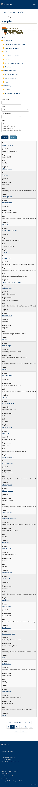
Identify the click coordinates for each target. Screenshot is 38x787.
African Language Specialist (14, 63)
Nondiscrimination (7, 776)
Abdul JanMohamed (8, 403)
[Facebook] (3, 748)
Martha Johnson (7, 491)
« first (10, 723)
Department (6, 113)
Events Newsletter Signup (10, 762)
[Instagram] (18, 748)
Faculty (5, 52)
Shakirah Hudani (7, 203)
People (4, 37)
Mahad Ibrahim (7, 288)
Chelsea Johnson (7, 463)
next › (17, 731)
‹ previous (18, 723)
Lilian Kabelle (6, 691)
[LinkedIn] (11, 748)
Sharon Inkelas (7, 316)
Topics (3, 106)
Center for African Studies (15, 12)
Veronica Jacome (7, 375)
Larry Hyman (6, 258)
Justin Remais (6, 664)
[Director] (18, 124)
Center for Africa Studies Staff (15, 44)
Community (7, 86)
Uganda (5, 252)
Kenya (4, 369)
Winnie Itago (6, 346)
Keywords (5, 99)
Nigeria (12, 282)
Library (7, 59)
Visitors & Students (9, 71)
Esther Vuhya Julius (8, 634)
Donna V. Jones (7, 548)
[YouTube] (14, 748)
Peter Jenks (6, 433)
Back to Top (33, 784)
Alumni (7, 82)
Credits (10, 751)
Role (3, 121)
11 (17, 727)
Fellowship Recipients (12, 74)
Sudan (12, 457)
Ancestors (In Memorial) (13, 93)
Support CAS (6, 759)
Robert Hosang (7, 145)
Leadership (7, 40)
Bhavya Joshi (6, 606)
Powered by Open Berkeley (9, 771)
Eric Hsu (5, 175)
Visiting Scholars (10, 78)
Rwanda (5, 224)
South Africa (6, 600)
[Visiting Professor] (18, 126)
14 (31, 727)
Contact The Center (8, 757)
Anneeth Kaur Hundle (9, 230)
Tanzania (5, 397)
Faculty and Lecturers (12, 56)
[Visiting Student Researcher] (18, 130)
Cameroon (5, 282)
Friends (7, 90)
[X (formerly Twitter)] (7, 748)
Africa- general (7, 169)
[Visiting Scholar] (18, 128)
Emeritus (8, 67)
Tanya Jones (6, 578)
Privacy (4, 778)
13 (26, 727)
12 (22, 727)
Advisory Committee (12, 48)
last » (24, 731)
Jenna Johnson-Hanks (9, 519)
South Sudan (6, 628)
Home (3, 17)
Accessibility (5, 773)
